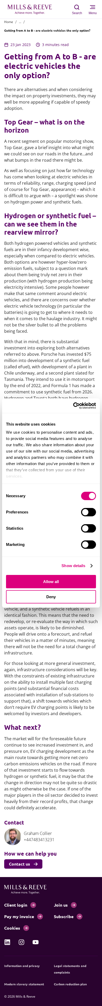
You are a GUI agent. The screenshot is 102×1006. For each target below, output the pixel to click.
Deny (51, 597)
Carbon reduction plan (70, 984)
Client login (15, 905)
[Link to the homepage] (32, 9)
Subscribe (63, 916)
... (20, 22)
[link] (7, 942)
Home (8, 22)
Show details (73, 565)
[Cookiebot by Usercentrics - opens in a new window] (73, 405)
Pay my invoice (19, 916)
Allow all (51, 581)
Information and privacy (22, 966)
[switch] (88, 512)
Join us (61, 905)
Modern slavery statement (24, 984)
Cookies (12, 928)
